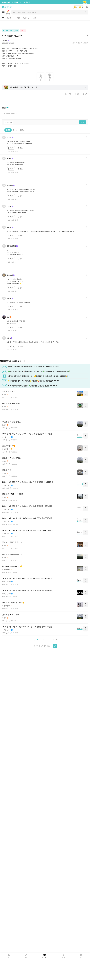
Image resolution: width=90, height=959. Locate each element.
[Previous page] (34, 639)
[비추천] (13, 147)
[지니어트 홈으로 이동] (7, 7)
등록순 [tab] (22, 130)
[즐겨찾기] (24, 361)
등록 (82, 122)
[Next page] (56, 639)
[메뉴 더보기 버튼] (3, 18)
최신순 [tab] (15, 130)
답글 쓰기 (21, 148)
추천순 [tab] (8, 130)
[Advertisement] (45, 24)
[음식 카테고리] (3, 12)
